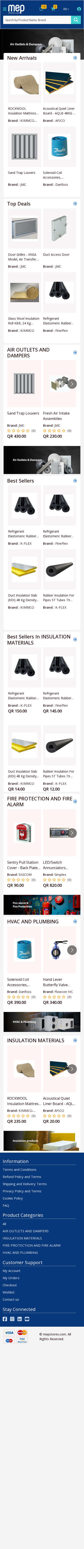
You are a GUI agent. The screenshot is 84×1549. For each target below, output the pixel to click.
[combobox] (37, 19)
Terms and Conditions (20, 1169)
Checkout (10, 1285)
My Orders (11, 1278)
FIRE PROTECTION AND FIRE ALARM (31, 1245)
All (4, 1223)
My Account (11, 1270)
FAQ (6, 1205)
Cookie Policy (13, 1198)
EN (65, 9)
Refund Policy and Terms (22, 1176)
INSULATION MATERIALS (22, 1238)
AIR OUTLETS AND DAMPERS (26, 1231)
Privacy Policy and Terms (22, 1191)
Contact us (11, 1299)
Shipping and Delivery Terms (25, 1184)
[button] (6, 44)
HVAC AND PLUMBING (20, 1252)
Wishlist (9, 1292)
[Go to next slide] (72, 384)
